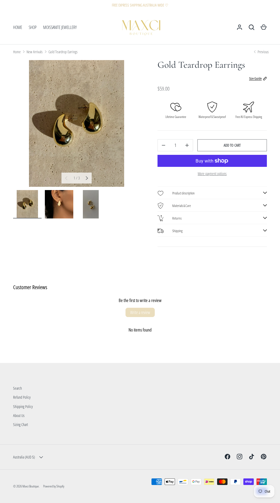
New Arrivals (35, 51)
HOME (17, 27)
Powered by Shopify (53, 486)
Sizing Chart (20, 424)
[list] (76, 123)
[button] (264, 27)
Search (17, 388)
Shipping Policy (23, 406)
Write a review (140, 312)
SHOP (33, 27)
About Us (19, 415)
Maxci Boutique (30, 486)
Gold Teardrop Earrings (63, 51)
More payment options (212, 173)
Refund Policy (22, 397)
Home (17, 51)
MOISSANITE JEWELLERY (60, 27)
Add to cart (232, 145)
